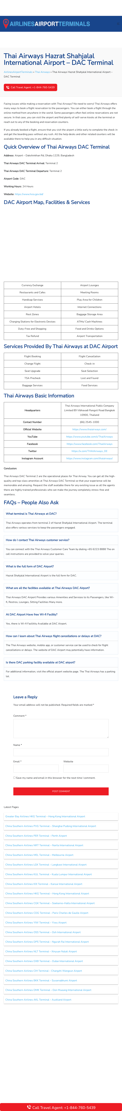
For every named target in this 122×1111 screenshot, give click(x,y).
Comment (19, 716)
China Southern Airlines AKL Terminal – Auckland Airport (38, 1000)
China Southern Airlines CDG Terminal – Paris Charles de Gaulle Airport (46, 913)
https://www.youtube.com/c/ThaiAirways (89, 436)
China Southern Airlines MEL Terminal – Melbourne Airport (39, 855)
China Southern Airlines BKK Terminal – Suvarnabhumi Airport (41, 980)
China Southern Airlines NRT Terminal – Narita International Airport (44, 845)
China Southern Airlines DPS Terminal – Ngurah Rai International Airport (47, 942)
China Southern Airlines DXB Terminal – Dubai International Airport (44, 961)
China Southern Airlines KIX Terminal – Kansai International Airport (43, 884)
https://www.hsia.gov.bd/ (29, 194)
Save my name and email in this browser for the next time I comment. (55, 778)
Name (17, 745)
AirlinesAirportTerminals (18, 72)
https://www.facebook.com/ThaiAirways (89, 444)
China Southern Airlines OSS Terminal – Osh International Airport (43, 932)
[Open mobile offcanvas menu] (118, 24)
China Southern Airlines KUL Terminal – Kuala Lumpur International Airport (48, 874)
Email (17, 761)
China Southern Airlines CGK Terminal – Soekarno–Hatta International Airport (50, 903)
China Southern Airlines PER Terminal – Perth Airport (36, 836)
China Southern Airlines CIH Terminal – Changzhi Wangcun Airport (43, 971)
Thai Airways (42, 72)
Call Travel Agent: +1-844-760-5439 (33, 87)
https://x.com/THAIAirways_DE (89, 451)
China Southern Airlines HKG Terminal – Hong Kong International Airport (47, 893)
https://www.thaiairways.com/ (89, 429)
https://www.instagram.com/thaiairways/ (89, 458)
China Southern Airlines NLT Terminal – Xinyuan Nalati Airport (41, 951)
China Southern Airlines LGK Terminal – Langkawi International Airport (46, 864)
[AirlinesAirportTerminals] (46, 23)
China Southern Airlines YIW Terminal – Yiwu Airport (36, 922)
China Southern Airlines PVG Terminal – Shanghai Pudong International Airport (50, 826)
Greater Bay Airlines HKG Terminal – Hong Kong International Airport (45, 816)
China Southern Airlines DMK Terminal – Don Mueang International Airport (48, 990)
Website (68, 761)
